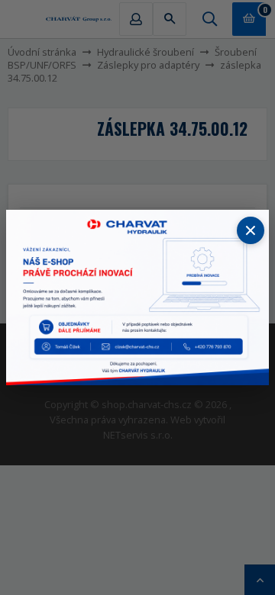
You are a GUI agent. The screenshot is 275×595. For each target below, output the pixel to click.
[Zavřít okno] (250, 230)
